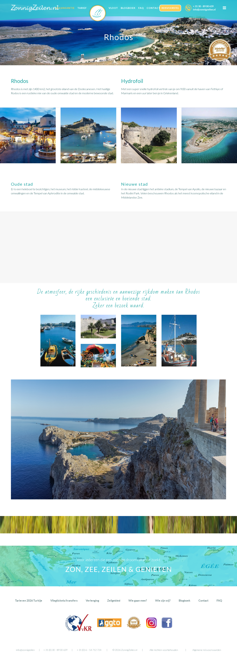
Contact (203, 600)
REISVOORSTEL (170, 8)
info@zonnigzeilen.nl (204, 9)
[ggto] (109, 626)
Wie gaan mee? (137, 600)
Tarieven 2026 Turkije (28, 600)
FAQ (219, 600)
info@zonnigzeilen (25, 649)
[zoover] (133, 628)
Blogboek (184, 600)
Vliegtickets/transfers (64, 600)
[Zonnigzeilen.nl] (97, 15)
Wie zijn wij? (163, 600)
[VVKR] (78, 630)
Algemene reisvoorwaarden (206, 649)
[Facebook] (167, 626)
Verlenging (92, 600)
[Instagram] (151, 626)
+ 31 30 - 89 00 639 (203, 6)
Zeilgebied (113, 600)
